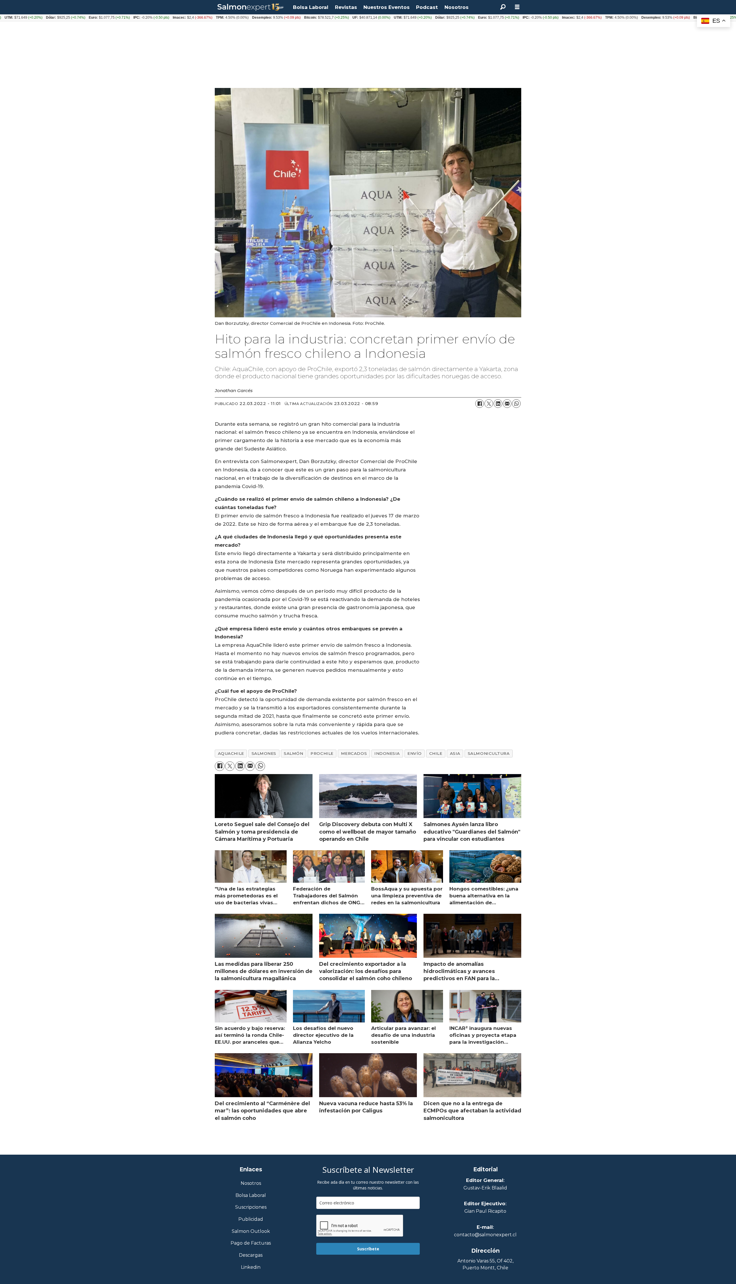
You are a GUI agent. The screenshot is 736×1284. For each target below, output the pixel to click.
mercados (354, 753)
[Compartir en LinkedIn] (498, 403)
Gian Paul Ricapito (485, 1211)
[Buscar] (503, 7)
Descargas (250, 1255)
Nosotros (456, 7)
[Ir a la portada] (250, 7)
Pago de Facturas (251, 1243)
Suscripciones (251, 1207)
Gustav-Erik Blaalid (485, 1188)
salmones (264, 753)
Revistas (346, 7)
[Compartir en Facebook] (479, 403)
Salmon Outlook (251, 1231)
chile (435, 753)
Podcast (427, 7)
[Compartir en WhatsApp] (516, 403)
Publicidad (250, 1219)
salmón (293, 753)
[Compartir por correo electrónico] (507, 403)
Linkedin (250, 1267)
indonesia (387, 753)
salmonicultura (489, 753)
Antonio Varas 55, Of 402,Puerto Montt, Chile (485, 1264)
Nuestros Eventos (386, 7)
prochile (321, 753)
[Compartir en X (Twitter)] (488, 403)
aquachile (231, 753)
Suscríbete (368, 1249)
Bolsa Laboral (310, 7)
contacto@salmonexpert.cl (485, 1234)
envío (414, 753)
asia (455, 753)
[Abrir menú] (517, 7)
